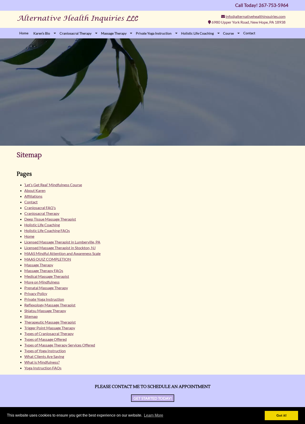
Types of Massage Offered (45, 339)
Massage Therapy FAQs (43, 270)
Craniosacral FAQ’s (40, 207)
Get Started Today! (152, 398)
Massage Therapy (38, 265)
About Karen (35, 190)
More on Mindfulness (42, 282)
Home (23, 33)
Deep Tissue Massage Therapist (50, 219)
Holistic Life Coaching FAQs (47, 230)
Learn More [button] (153, 415)
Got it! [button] (281, 415)
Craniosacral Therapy (41, 213)
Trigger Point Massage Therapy (49, 328)
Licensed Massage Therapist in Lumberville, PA (62, 242)
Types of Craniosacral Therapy (49, 333)
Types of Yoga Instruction (45, 350)
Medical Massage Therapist (46, 276)
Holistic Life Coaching (42, 224)
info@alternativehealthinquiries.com (255, 16)
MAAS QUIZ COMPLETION (47, 259)
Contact (249, 33)
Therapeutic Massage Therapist (50, 322)
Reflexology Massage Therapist (50, 305)
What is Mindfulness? (42, 362)
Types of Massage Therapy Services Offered (59, 345)
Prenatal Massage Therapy (46, 287)
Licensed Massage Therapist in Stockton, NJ (60, 247)
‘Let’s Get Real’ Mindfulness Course (53, 184)
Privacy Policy (35, 293)
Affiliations (33, 196)
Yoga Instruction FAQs (42, 368)
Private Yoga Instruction (44, 299)
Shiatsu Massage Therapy (45, 310)
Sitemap (31, 316)
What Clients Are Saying (44, 356)
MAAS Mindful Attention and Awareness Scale (62, 253)
